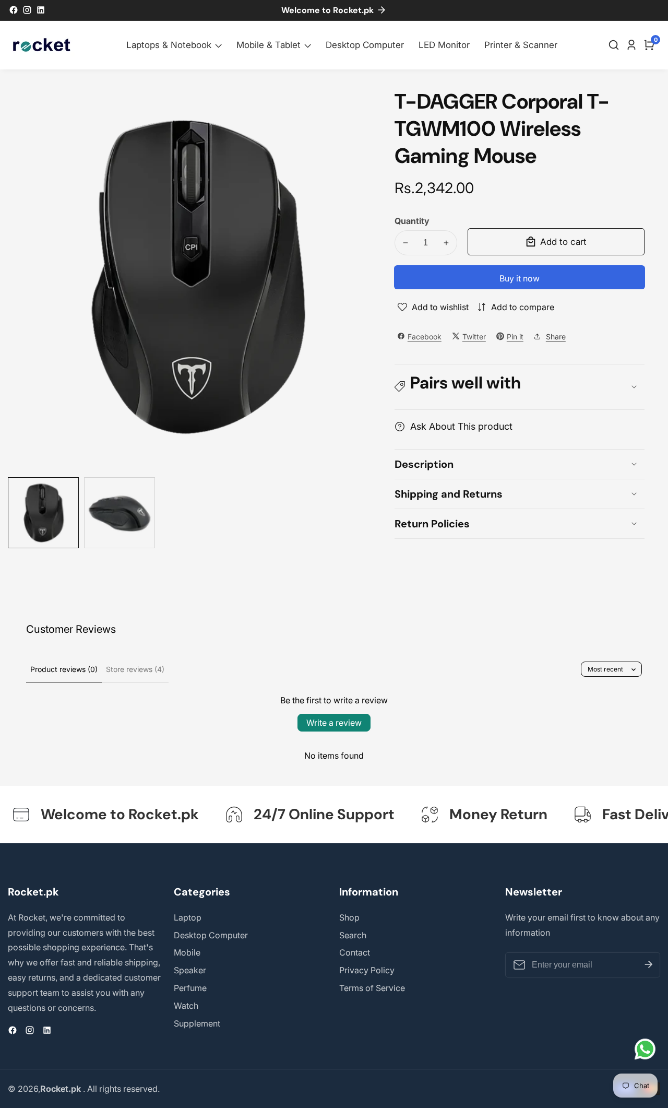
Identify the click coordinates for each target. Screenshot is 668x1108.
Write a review (334, 722)
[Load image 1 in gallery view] (43, 512)
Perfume (190, 988)
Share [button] (556, 336)
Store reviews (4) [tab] (135, 669)
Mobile (187, 952)
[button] (520, 386)
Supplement (197, 1023)
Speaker (190, 970)
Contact (354, 952)
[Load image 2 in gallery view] (119, 512)
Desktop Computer (365, 45)
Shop (349, 917)
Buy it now (519, 278)
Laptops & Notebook (168, 45)
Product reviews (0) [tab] (64, 669)
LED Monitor (444, 45)
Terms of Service (372, 988)
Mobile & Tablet (268, 45)
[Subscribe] (649, 965)
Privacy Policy (367, 970)
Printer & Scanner (520, 45)
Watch (186, 1005)
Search (352, 935)
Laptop (187, 917)
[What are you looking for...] (615, 45)
